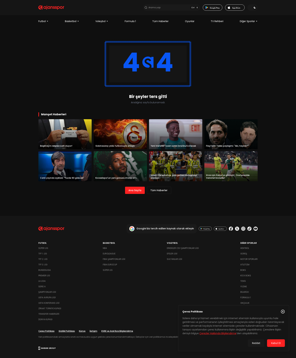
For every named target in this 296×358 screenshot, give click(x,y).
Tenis (243, 281)
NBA (105, 248)
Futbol (42, 21)
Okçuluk (244, 302)
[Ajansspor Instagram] (243, 229)
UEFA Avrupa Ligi (47, 297)
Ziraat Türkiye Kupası (49, 308)
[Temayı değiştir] (252, 7)
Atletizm (244, 264)
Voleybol (100, 21)
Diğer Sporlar (247, 21)
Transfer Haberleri (48, 313)
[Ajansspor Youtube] (256, 229)
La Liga (42, 281)
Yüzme (243, 286)
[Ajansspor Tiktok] (249, 229)
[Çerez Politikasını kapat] (283, 312)
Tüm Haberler (160, 21)
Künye (82, 331)
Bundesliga (44, 270)
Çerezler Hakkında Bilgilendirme (217, 333)
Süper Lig (43, 248)
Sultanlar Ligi (174, 259)
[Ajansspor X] (237, 229)
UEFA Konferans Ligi (48, 302)
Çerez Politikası (46, 331)
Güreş (243, 253)
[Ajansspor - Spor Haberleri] (51, 7)
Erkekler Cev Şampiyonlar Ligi (183, 248)
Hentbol (244, 248)
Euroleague (109, 253)
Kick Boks (245, 275)
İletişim (93, 331)
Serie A (42, 286)
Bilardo (244, 292)
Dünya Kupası (45, 319)
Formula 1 (130, 21)
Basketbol (70, 21)
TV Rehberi (217, 21)
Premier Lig (44, 275)
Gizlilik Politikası (67, 331)
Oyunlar (189, 21)
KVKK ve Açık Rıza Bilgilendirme (117, 331)
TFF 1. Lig (42, 253)
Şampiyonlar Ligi (47, 292)
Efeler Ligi (172, 253)
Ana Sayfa (134, 190)
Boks (243, 270)
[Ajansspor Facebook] (231, 229)
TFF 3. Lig (42, 264)
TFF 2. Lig (42, 259)
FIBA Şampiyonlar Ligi (114, 259)
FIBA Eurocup (110, 264)
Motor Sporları (249, 259)
